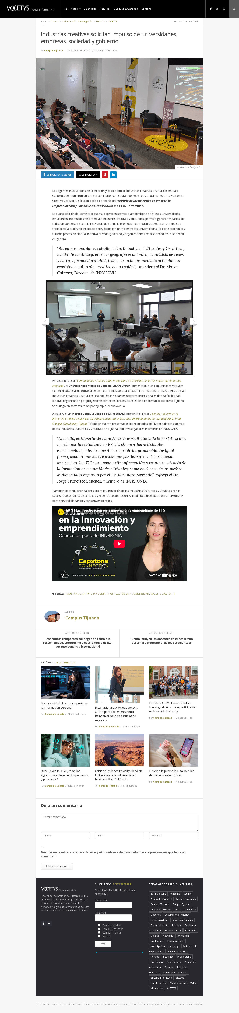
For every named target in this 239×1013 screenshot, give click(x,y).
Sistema (180, 977)
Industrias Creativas (78, 593)
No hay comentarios (106, 50)
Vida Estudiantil (178, 982)
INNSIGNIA (99, 593)
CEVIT (177, 909)
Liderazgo (174, 946)
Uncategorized (158, 982)
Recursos (105, 8)
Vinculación (157, 988)
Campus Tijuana (82, 618)
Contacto (147, 8)
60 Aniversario (158, 893)
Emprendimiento (159, 925)
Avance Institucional (161, 898)
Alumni (187, 893)
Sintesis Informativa (161, 977)
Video (193, 982)
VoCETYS (112, 21)
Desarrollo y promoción (177, 914)
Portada (99, 21)
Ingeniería (168, 935)
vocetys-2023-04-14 (163, 593)
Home (44, 21)
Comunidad (190, 909)
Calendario (90, 8)
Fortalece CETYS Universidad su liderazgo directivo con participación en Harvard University (172, 707)
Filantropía (190, 930)
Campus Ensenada (109, 726)
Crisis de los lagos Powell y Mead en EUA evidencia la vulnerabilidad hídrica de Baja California (118, 775)
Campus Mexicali (54, 713)
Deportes (156, 914)
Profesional (157, 961)
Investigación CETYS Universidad (128, 593)
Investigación (85, 21)
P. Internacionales (177, 951)
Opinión (187, 946)
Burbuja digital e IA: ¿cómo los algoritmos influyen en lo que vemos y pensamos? (65, 775)
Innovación (183, 935)
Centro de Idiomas (160, 909)
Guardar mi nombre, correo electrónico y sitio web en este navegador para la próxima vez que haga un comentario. (113, 854)
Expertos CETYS (173, 930)
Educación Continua (182, 919)
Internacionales (175, 940)
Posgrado (168, 956)
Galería (54, 21)
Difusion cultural (159, 919)
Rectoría (169, 967)
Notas (74, 8)
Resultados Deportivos (175, 972)
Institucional (68, 21)
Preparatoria (184, 956)
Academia (175, 893)
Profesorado (174, 961)
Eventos (176, 925)
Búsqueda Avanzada (126, 8)
